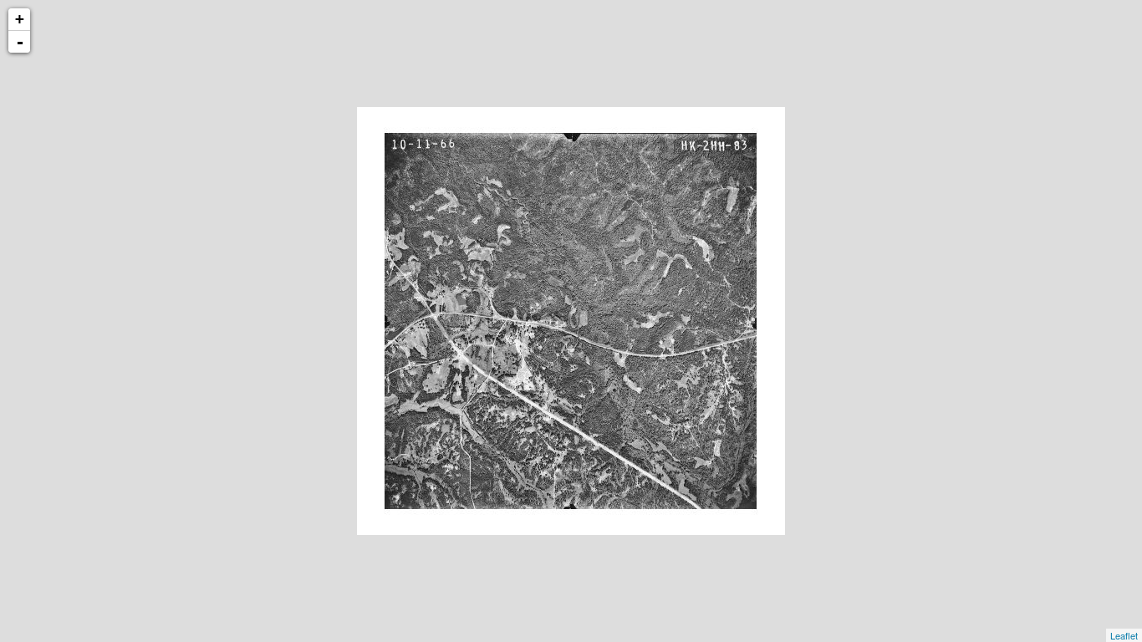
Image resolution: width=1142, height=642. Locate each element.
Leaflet (1124, 635)
